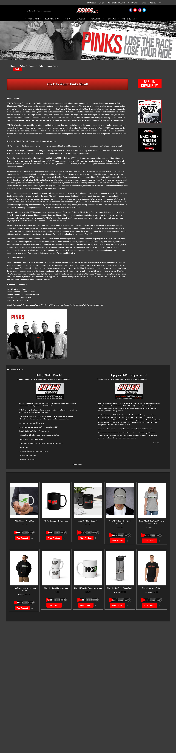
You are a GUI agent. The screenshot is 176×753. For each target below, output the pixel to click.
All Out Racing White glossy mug (56, 588)
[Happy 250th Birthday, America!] (129, 399)
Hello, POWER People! (49, 375)
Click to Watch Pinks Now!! (67, 84)
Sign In (102, 3)
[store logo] (88, 11)
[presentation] (139, 111)
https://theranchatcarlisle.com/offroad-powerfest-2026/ (38, 427)
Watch (22, 66)
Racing (32, 66)
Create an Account (149, 3)
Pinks (41, 66)
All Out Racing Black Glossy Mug (56, 521)
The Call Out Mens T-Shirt (151, 588)
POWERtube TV (64, 379)
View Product (22, 538)
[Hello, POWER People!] (50, 399)
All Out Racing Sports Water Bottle (120, 588)
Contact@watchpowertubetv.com (40, 11)
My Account (91, 3)
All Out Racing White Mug (24, 521)
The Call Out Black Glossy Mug (88, 521)
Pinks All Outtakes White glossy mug (88, 588)
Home (13, 66)
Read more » (77, 464)
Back (17, 69)
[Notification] (150, 88)
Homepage (52, 379)
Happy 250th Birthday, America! (128, 375)
